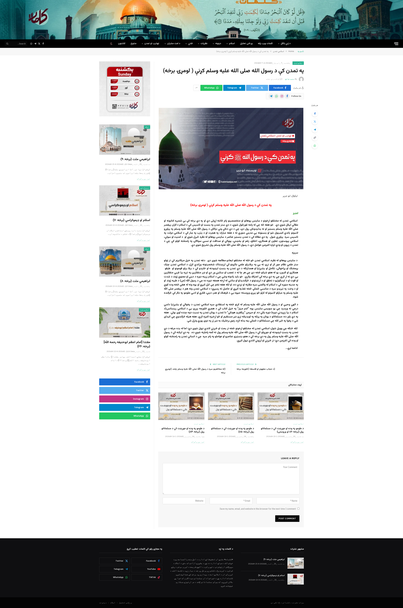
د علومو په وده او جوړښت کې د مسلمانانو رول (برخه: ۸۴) (183, 430)
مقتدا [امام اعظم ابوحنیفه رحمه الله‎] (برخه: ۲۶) (127, 344)
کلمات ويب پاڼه (265, 43)
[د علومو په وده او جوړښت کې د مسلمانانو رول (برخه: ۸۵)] (231, 406)
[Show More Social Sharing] (196, 88)
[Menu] (396, 43)
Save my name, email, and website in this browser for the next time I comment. (257, 508)
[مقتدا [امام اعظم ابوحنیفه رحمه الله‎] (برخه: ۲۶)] (124, 322)
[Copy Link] (315, 137)
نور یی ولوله (297, 441)
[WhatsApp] (315, 145)
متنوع (133, 43)
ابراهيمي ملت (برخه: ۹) (135, 159)
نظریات (204, 43)
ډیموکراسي (144, 188)
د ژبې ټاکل (285, 43)
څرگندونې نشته (273, 79)
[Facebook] (315, 113)
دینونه (218, 43)
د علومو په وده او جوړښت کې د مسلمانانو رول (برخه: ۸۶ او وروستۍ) (282, 430)
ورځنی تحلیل (246, 43)
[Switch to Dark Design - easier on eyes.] (111, 44)
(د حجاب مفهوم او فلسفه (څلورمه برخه (256, 369)
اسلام (232, 43)
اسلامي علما (144, 310)
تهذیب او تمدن (151, 43)
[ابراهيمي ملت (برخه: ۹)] (124, 139)
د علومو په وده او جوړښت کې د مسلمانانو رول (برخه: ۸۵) (232, 430)
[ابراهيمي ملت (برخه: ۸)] (124, 261)
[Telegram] (315, 129)
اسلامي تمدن (298, 63)
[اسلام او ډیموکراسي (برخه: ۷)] (124, 200)
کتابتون (121, 43)
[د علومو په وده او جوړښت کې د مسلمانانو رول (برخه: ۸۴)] (181, 406)
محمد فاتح (289, 79)
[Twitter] (315, 121)
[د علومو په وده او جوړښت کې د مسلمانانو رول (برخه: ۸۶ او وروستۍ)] (281, 406)
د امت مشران (173, 43)
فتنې (190, 43)
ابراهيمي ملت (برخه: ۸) (135, 281)
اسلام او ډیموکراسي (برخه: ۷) (131, 220)
